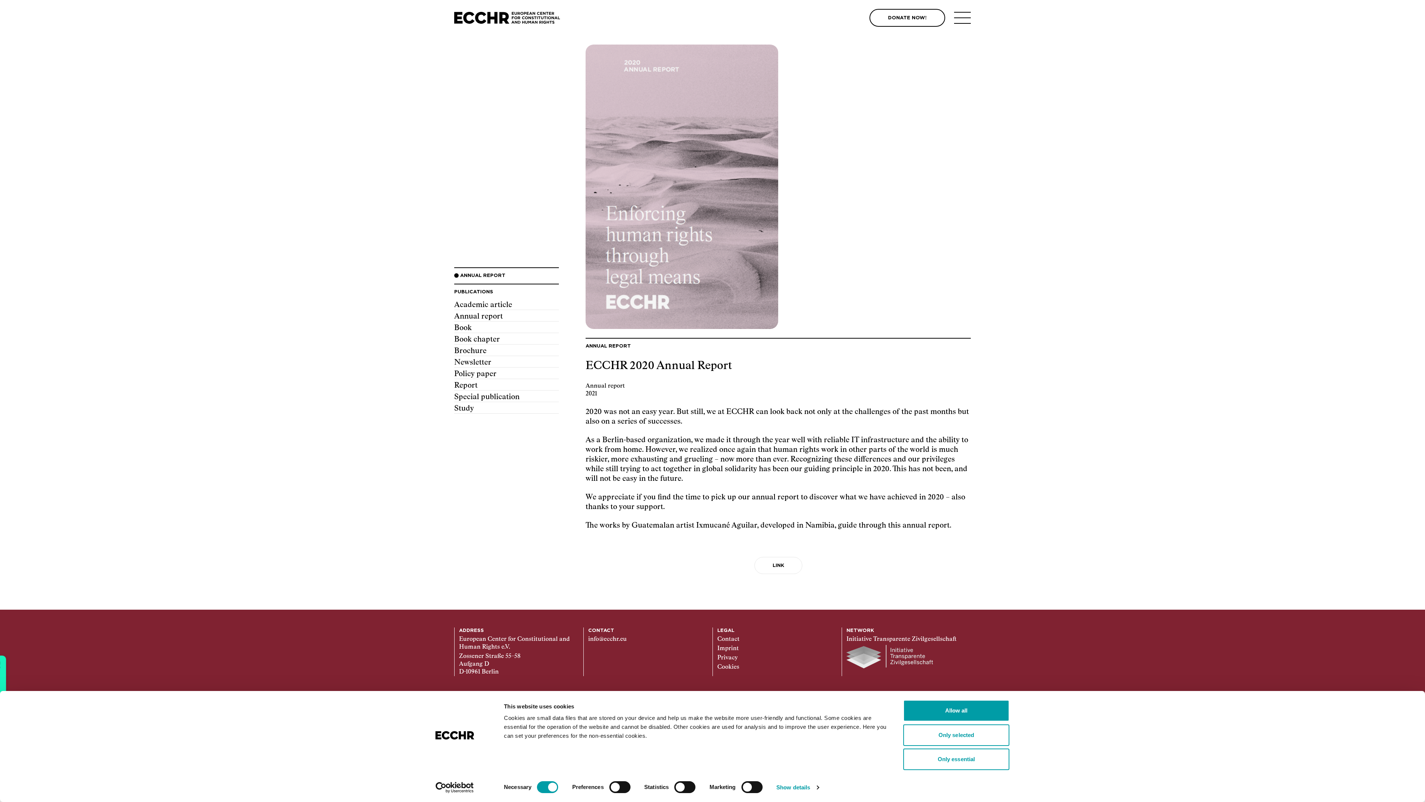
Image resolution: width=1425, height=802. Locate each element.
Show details (793, 787)
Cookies (728, 667)
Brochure (470, 351)
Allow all (956, 710)
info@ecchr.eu (607, 639)
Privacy (727, 658)
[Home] (507, 18)
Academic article (483, 305)
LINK (778, 565)
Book (463, 328)
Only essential (956, 759)
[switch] (619, 787)
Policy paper (475, 374)
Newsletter (472, 362)
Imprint (728, 649)
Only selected (956, 735)
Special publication (487, 397)
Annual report (478, 316)
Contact (728, 639)
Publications (473, 292)
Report (466, 385)
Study (464, 408)
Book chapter (477, 339)
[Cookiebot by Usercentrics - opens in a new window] (454, 787)
